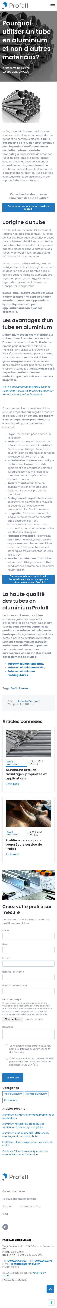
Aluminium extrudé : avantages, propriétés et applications (28, 1116)
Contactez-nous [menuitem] (30, 1206)
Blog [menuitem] (5, 1214)
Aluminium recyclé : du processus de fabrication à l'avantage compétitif (23, 1125)
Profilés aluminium (36, 1093)
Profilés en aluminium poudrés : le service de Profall (27, 1144)
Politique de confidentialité (15, 1280)
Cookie (15, 1266)
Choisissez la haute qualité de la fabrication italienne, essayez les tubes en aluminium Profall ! (28, 579)
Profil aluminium (20, 688)
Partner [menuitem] (7, 1206)
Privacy (6, 1266)
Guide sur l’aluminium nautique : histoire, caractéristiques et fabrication (25, 1153)
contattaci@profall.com (25, 1263)
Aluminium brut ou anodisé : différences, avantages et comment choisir (25, 1134)
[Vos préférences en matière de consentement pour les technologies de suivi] (51, 1302)
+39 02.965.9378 (42, 1260)
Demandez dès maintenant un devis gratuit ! (28, 208)
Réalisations (11, 1100)
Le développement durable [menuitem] (19, 1199)
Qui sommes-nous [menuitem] (13, 1191)
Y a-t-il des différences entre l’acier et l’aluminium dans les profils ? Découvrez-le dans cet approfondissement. (28, 390)
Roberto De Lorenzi (18, 68)
